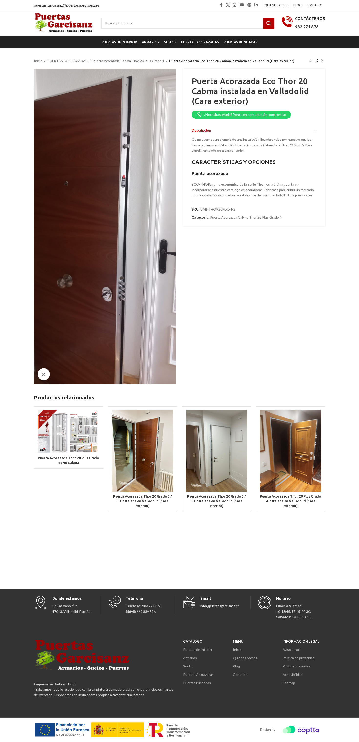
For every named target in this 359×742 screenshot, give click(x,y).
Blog (236, 666)
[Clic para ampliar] (44, 374)
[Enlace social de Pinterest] (249, 5)
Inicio (38, 61)
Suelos (188, 666)
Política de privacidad (299, 658)
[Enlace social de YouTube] (242, 5)
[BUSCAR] (268, 23)
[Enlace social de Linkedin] (256, 5)
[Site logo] (64, 23)
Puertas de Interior (197, 649)
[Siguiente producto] (322, 61)
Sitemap (289, 683)
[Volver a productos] (316, 61)
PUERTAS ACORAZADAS (67, 61)
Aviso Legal (291, 649)
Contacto (240, 674)
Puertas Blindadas (197, 683)
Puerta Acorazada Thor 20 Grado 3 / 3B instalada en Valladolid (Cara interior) (216, 501)
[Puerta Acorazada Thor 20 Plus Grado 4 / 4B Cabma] (68, 431)
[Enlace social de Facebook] (221, 5)
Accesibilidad (293, 674)
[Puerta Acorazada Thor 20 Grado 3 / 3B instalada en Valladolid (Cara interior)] (216, 451)
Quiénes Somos (245, 658)
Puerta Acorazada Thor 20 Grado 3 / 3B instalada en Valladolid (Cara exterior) (142, 501)
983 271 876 (306, 26)
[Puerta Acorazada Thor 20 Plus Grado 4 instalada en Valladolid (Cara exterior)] (290, 451)
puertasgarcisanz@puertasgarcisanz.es (66, 5)
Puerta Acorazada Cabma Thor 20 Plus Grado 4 (128, 61)
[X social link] (227, 5)
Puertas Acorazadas (198, 674)
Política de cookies (297, 666)
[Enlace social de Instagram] (235, 5)
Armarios (190, 658)
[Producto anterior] (310, 61)
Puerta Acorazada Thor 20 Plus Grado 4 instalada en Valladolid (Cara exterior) (290, 501)
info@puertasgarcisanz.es (220, 606)
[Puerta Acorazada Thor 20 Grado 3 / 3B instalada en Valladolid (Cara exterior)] (142, 451)
